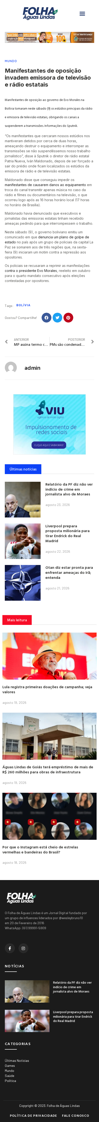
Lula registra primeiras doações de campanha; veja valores (47, 689)
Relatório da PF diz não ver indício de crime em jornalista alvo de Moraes (69, 489)
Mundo (11, 61)
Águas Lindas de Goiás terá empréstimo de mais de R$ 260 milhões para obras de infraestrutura (47, 769)
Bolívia (23, 305)
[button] (82, 13)
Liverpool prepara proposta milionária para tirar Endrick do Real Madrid (67, 533)
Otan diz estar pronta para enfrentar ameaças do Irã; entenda (69, 572)
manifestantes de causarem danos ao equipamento (45, 185)
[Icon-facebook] (10, 948)
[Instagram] (24, 948)
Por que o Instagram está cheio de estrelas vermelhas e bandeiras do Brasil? (40, 849)
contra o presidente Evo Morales (31, 271)
